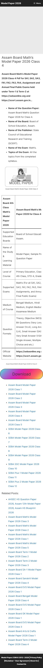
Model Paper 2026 (11, 3)
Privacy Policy (36, 657)
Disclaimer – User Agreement (17, 661)
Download (21, 374)
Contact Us (21, 664)
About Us (34, 661)
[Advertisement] (21, 30)
